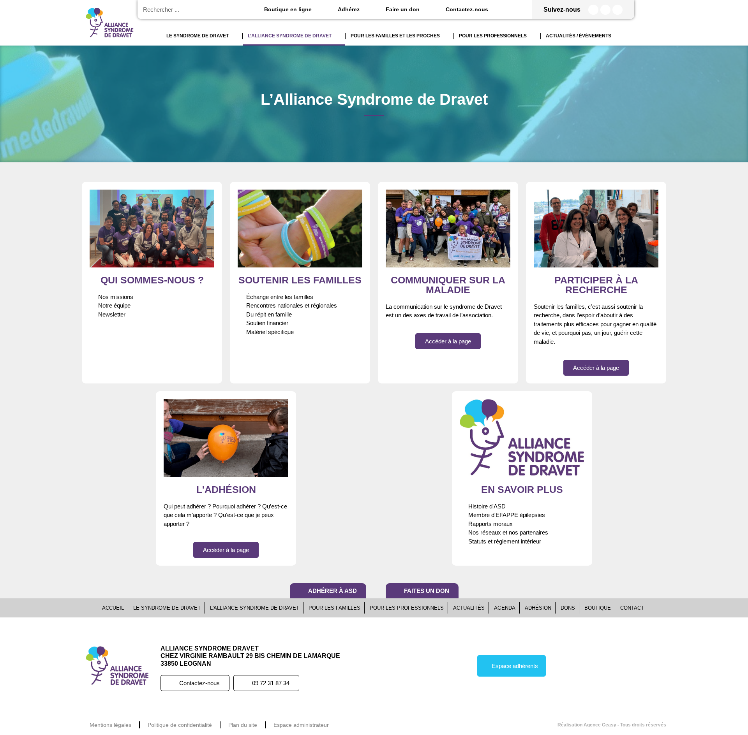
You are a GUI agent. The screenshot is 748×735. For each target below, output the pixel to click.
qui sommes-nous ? (152, 279)
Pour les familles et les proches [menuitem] (395, 36)
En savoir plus (522, 489)
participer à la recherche (596, 284)
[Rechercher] (230, 9)
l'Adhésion (226, 489)
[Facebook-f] (593, 10)
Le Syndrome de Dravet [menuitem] (197, 36)
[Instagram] (605, 10)
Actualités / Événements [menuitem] (578, 36)
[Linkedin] (617, 10)
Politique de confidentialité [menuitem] (180, 725)
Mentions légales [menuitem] (110, 725)
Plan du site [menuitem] (242, 725)
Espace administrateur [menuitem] (301, 725)
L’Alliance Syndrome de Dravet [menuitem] (290, 36)
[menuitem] (154, 36)
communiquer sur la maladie (448, 284)
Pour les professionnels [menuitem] (493, 36)
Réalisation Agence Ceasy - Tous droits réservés (611, 725)
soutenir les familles (300, 279)
